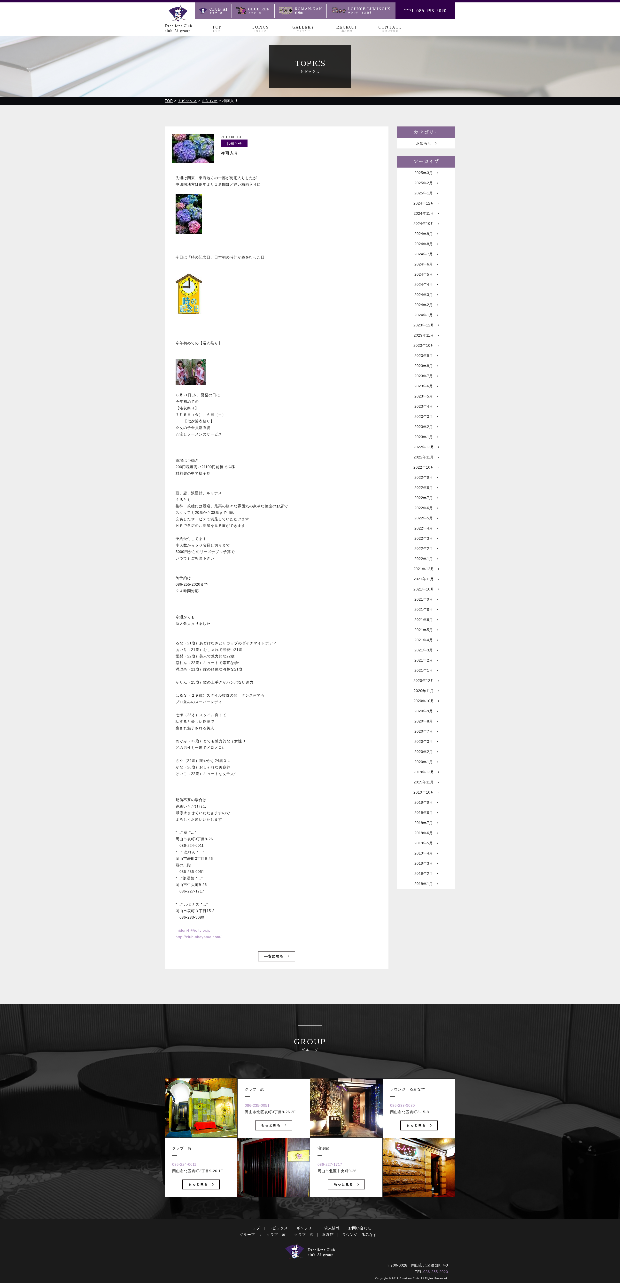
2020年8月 (423, 721)
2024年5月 (423, 274)
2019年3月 (423, 863)
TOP (216, 28)
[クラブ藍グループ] (178, 29)
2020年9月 (423, 711)
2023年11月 (424, 335)
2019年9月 (423, 802)
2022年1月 (423, 559)
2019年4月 (423, 853)
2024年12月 (423, 203)
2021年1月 (423, 670)
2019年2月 (423, 873)
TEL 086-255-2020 (425, 11)
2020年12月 (423, 680)
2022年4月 (423, 528)
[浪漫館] (300, 11)
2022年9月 (423, 477)
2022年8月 (423, 488)
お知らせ (424, 143)
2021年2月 (423, 660)
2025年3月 (423, 173)
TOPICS (260, 28)
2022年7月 (423, 498)
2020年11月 (424, 691)
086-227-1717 (330, 1164)
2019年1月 (423, 884)
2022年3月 (423, 538)
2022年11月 (424, 457)
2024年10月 (423, 223)
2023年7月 (423, 376)
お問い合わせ (360, 1228)
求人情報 (332, 1228)
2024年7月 (423, 254)
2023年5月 (423, 396)
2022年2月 (423, 548)
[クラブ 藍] (213, 11)
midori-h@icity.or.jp (193, 930)
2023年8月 (423, 366)
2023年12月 (423, 325)
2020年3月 (423, 741)
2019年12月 (423, 772)
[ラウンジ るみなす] (360, 11)
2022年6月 (423, 508)
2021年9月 (423, 599)
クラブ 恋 (304, 1234)
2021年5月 (423, 630)
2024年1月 (423, 315)
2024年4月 (423, 284)
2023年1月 (423, 437)
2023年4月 (423, 406)
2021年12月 (423, 569)
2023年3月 (423, 416)
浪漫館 (328, 1234)
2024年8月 (423, 244)
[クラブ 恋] (253, 11)
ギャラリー (306, 1228)
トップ (254, 1228)
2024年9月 (423, 234)
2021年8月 (423, 609)
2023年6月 (423, 386)
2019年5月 (423, 843)
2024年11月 (424, 213)
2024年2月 (423, 305)
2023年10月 (423, 345)
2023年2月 (423, 427)
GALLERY (303, 28)
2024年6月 (423, 264)
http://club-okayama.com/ (199, 937)
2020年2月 (423, 752)
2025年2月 (423, 183)
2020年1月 (423, 762)
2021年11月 (424, 579)
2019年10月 (423, 792)
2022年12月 (423, 447)
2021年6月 (423, 620)
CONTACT (390, 28)
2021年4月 (423, 640)
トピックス (278, 1228)
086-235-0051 (257, 1105)
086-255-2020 (435, 1272)
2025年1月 (423, 193)
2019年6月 (423, 833)
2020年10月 (423, 701)
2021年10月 (423, 589)
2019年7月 (423, 823)
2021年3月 (423, 650)
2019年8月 (423, 813)
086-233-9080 (402, 1105)
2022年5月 (423, 518)
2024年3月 (423, 295)
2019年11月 (424, 782)
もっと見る (198, 1184)
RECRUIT (346, 28)
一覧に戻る (273, 956)
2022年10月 (423, 467)
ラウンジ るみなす (359, 1234)
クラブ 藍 (276, 1234)
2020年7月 (423, 731)
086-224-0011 (184, 1164)
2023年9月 (423, 356)
